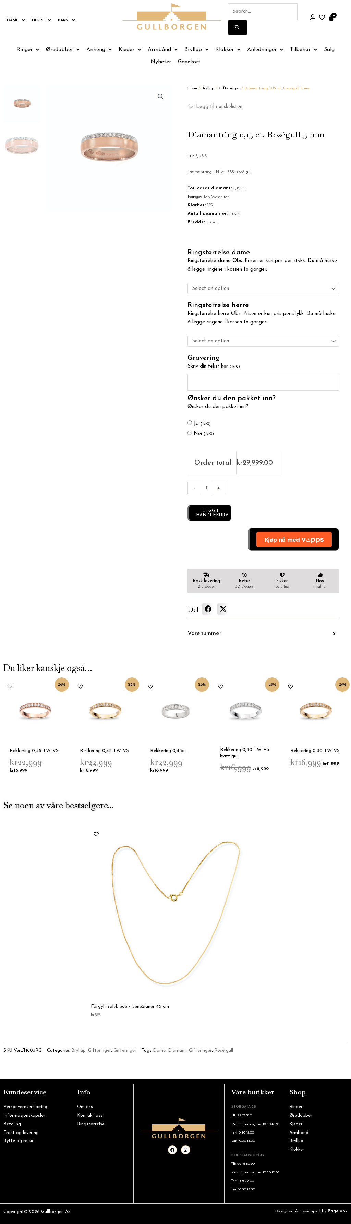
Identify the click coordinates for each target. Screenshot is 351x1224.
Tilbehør (300, 49)
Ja (202, 423)
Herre (38, 20)
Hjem (192, 88)
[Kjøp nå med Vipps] (293, 539)
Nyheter (160, 62)
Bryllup (193, 49)
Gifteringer (229, 88)
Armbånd (159, 49)
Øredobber (59, 49)
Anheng (95, 49)
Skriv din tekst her (213, 366)
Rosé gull (223, 1050)
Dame (13, 20)
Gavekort (189, 62)
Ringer (24, 49)
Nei (204, 434)
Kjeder (126, 49)
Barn (63, 20)
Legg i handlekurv (212, 513)
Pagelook (338, 1211)
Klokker (224, 49)
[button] (161, 96)
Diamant (177, 1050)
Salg (329, 49)
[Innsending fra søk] (237, 27)
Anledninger (262, 49)
